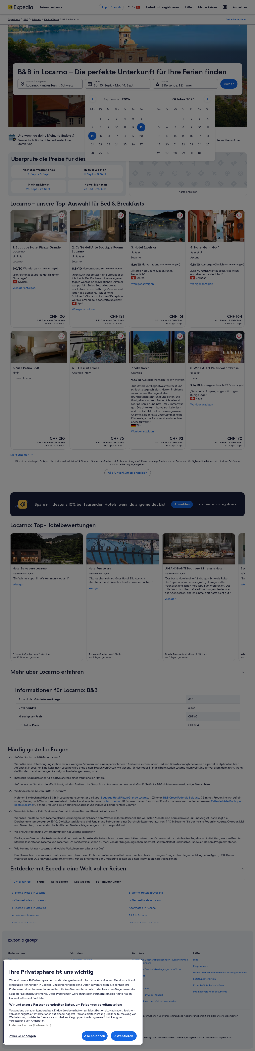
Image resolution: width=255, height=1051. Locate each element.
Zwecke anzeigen (22, 1036)
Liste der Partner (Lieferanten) (30, 1025)
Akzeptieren (123, 1036)
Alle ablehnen (94, 1036)
